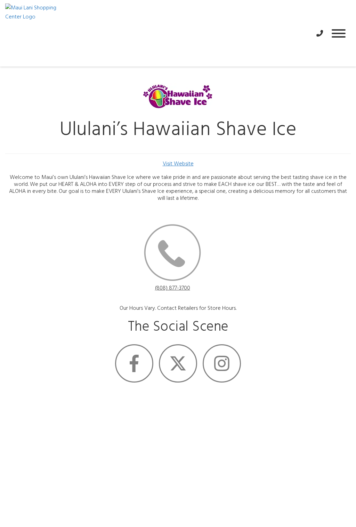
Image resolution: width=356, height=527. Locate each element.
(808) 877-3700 (172, 288)
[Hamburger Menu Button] (338, 33)
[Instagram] (222, 363)
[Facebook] (134, 363)
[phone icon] (172, 254)
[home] (157, 33)
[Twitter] (178, 363)
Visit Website (178, 163)
